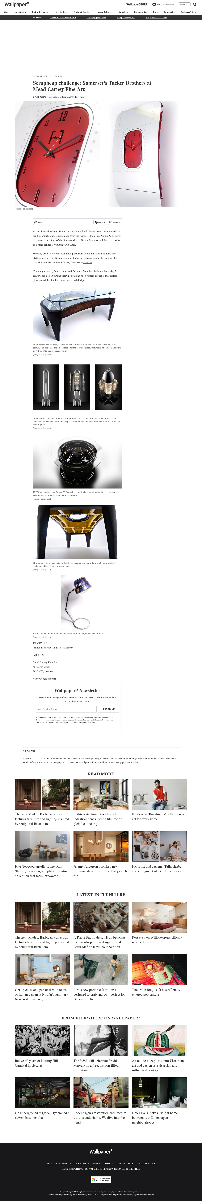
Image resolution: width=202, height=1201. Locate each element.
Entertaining (169, 11)
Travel (155, 11)
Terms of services (69, 717)
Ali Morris (41, 96)
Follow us (101, 222)
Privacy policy (127, 1163)
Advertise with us (72, 1168)
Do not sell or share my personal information (112, 1168)
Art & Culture (60, 11)
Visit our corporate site (132, 1192)
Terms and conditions (104, 1163)
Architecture (20, 11)
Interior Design (40, 76)
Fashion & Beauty (104, 11)
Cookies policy (146, 1163)
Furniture (57, 76)
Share (40, 222)
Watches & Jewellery (82, 11)
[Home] (6, 12)
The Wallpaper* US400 (96, 17)
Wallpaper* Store (188, 11)
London (87, 262)
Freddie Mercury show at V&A (63, 17)
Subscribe (183, 4)
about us (52, 1163)
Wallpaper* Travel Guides (156, 17)
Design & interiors (40, 11)
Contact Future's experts (74, 1163)
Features (80, 96)
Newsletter (116, 222)
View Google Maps (43, 678)
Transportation (140, 11)
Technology (123, 11)
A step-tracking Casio (126, 17)
